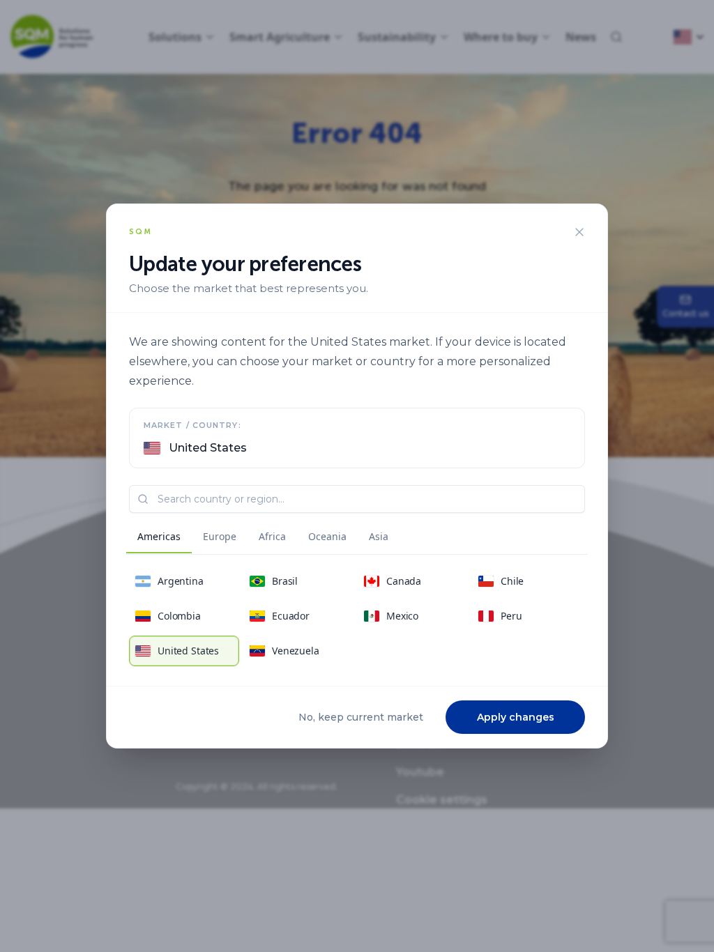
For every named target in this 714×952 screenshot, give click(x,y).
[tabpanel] (357, 616)
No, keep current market (360, 717)
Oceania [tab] (327, 536)
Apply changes (515, 717)
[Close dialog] (579, 232)
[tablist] (263, 538)
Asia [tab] (378, 536)
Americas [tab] (159, 536)
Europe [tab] (219, 536)
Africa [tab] (272, 536)
